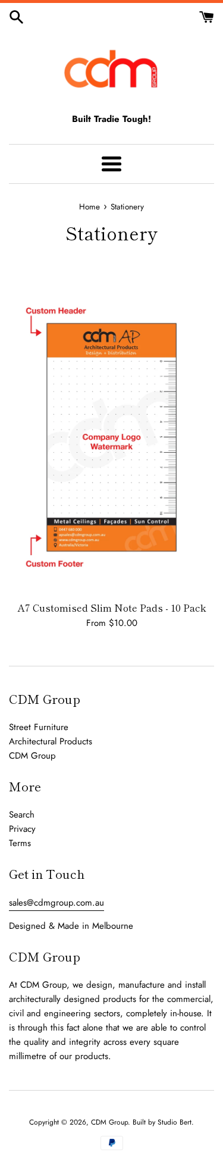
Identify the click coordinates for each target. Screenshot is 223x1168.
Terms (20, 843)
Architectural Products (50, 741)
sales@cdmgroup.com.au (56, 902)
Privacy (22, 828)
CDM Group (32, 755)
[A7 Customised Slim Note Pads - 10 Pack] (111, 437)
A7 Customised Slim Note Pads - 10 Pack (111, 607)
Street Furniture (38, 727)
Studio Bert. (176, 1122)
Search (21, 814)
